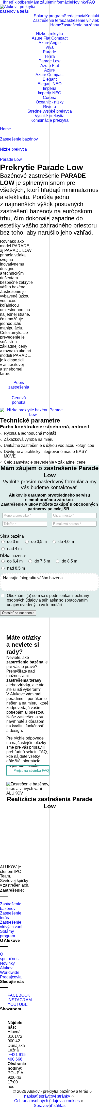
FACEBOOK (19, 995)
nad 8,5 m (16, 568)
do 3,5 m (39, 541)
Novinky (7, 963)
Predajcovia (11, 977)
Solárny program (7, 933)
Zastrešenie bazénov (10, 906)
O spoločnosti (10, 956)
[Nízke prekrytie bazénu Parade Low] (33, 412)
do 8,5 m (69, 561)
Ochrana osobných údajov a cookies (47, 1101)
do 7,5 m (42, 561)
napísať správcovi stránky (47, 1096)
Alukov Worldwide (9, 970)
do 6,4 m (15, 561)
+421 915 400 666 (17, 1056)
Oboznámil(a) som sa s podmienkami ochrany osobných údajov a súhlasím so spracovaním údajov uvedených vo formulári (48, 600)
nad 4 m (14, 549)
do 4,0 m (66, 541)
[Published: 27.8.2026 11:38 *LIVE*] (10, 1091)
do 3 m (13, 541)
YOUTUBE (18, 1004)
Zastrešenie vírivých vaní (11, 924)
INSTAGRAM (20, 1000)
